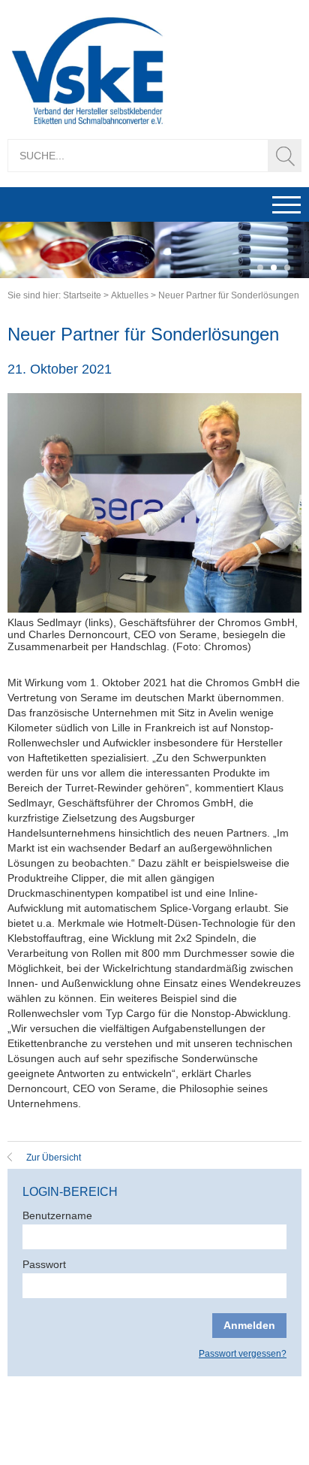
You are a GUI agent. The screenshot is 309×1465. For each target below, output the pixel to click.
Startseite (82, 295)
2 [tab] (274, 268)
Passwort (44, 1264)
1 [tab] (260, 268)
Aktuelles (129, 295)
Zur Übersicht (53, 1157)
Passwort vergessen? (242, 1353)
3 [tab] (287, 268)
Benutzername (57, 1215)
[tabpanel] (154, 250)
